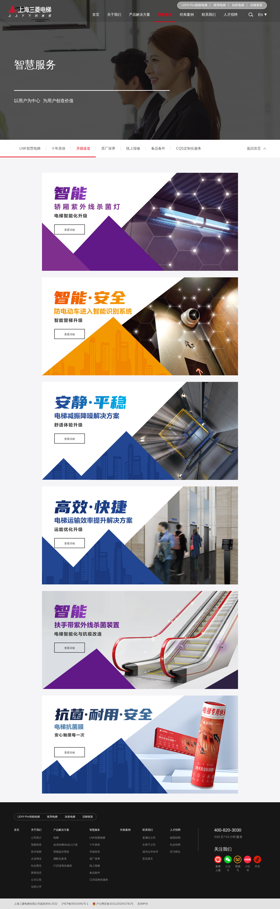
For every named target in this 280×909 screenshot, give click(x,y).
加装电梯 (238, 5)
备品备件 (158, 148)
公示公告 (36, 879)
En (260, 14)
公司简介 (36, 837)
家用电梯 (220, 5)
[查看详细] (140, 221)
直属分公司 (149, 837)
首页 (95, 14)
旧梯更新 (256, 5)
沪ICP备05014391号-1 (74, 903)
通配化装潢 (59, 858)
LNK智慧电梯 (29, 148)
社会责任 (36, 865)
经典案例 (187, 14)
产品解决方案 (139, 14)
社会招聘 (175, 844)
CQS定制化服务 (188, 148)
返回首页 (254, 148)
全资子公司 (149, 844)
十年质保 (58, 148)
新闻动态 (36, 872)
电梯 (56, 837)
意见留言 (147, 858)
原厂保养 (108, 148)
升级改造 (83, 148)
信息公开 (36, 886)
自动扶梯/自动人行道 (65, 844)
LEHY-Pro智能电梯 (194, 5)
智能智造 (36, 844)
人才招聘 (231, 14)
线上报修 (133, 148)
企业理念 (36, 858)
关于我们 (114, 14)
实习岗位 (175, 851)
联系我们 (209, 14)
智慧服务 (165, 14)
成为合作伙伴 (150, 851)
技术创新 (36, 851)
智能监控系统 (61, 851)
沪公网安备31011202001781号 (114, 903)
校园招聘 (175, 837)
